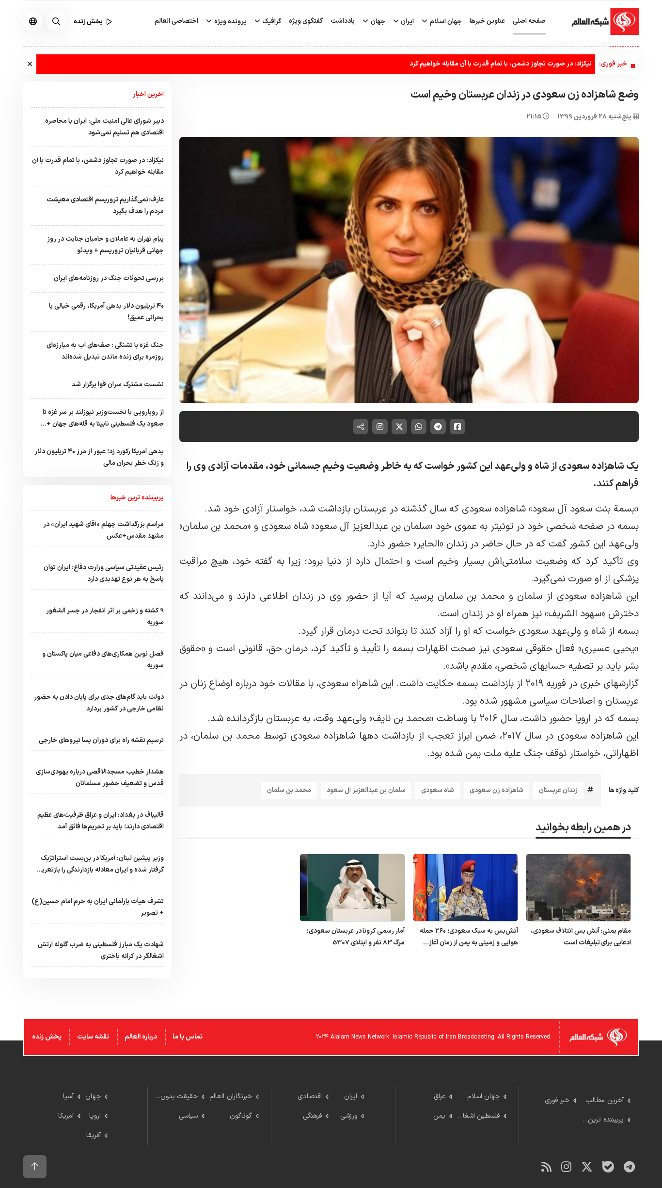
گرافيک (271, 21)
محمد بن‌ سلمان (289, 790)
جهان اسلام (445, 21)
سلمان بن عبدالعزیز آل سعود (366, 790)
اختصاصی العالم (176, 21)
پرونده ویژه (230, 21)
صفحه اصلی (529, 21)
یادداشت (343, 21)
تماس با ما (188, 1037)
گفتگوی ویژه (306, 21)
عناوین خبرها (487, 21)
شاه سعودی (437, 790)
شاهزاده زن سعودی (496, 790)
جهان (377, 21)
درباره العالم (141, 1037)
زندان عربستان (558, 790)
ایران (406, 21)
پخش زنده (47, 1037)
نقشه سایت (93, 1037)
